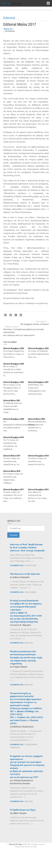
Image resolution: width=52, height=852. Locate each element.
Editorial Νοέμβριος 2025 (13, 348)
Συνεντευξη (30, 565)
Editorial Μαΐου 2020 (36, 419)
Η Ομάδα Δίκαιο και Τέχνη (22, 810)
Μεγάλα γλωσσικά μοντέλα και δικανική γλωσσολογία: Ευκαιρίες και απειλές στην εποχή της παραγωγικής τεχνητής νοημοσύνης (26, 657)
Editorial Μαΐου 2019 (11, 456)
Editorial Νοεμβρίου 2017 (13, 489)
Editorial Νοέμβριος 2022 (13, 382)
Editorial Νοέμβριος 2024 (38, 348)
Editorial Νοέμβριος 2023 (13, 364)
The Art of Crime (15, 844)
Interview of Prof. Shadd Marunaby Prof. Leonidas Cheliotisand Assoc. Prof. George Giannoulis (27, 547)
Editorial (9, 18)
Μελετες (29, 643)
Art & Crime (30, 592)
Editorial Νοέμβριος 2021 (38, 382)
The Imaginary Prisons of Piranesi (34, 324)
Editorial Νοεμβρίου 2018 (38, 456)
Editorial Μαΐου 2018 (11, 471)
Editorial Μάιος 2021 (11, 400)
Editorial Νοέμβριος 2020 (13, 419)
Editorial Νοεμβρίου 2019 (13, 437)
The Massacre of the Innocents (25, 574)
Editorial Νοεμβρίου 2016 (38, 489)
